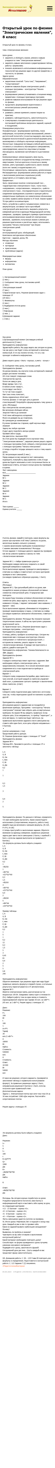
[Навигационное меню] (49, 8)
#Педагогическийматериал (14, 1266)
